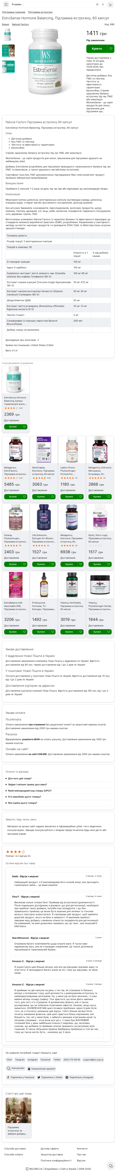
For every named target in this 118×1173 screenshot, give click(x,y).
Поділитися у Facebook (22, 1077)
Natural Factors (20, 24)
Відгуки (81, 1160)
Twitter (57, 1059)
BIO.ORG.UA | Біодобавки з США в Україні (52, 1168)
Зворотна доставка (52, 1154)
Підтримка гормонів (13, 12)
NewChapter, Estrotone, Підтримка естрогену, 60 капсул (43, 470)
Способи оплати (13, 1154)
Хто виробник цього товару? (24, 796)
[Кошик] (110, 5)
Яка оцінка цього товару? (22, 802)
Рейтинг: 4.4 (12, 856)
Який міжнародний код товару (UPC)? (30, 790)
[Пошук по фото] (97, 4)
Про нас (81, 1154)
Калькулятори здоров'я (43, 1068)
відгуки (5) (25, 856)
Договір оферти (50, 1148)
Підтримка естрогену (40, 12)
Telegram (20, 1059)
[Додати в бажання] (111, 49)
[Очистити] (103, 4)
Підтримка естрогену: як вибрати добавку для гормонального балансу (18, 1134)
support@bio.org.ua (93, 1059)
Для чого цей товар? (20, 778)
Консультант (18, 1068)
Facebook (45, 1059)
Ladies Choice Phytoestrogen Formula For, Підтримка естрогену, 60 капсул (71, 474)
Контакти (82, 1148)
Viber (9, 1059)
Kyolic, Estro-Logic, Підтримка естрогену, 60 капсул (100, 538)
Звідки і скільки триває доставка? (27, 784)
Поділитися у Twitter (51, 1077)
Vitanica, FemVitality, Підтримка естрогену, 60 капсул (71, 606)
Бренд (5, 24)
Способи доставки (15, 1148)
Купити (97, 48)
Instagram (33, 1059)
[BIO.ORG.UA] (6, 4)
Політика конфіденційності (56, 1160)
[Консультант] (110, 1165)
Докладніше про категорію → (22, 340)
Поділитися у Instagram (81, 1077)
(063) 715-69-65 (72, 1059)
